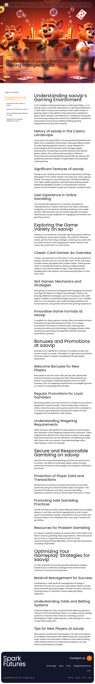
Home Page (51, 666)
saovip (87, 105)
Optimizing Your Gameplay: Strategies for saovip (14, 120)
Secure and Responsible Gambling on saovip (17, 114)
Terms (84, 678)
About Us (70, 678)
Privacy (77, 678)
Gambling (11, 55)
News (61, 666)
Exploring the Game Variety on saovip (15, 104)
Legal (89, 678)
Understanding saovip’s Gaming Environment (16, 98)
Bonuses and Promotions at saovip (17, 109)
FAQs (68, 666)
